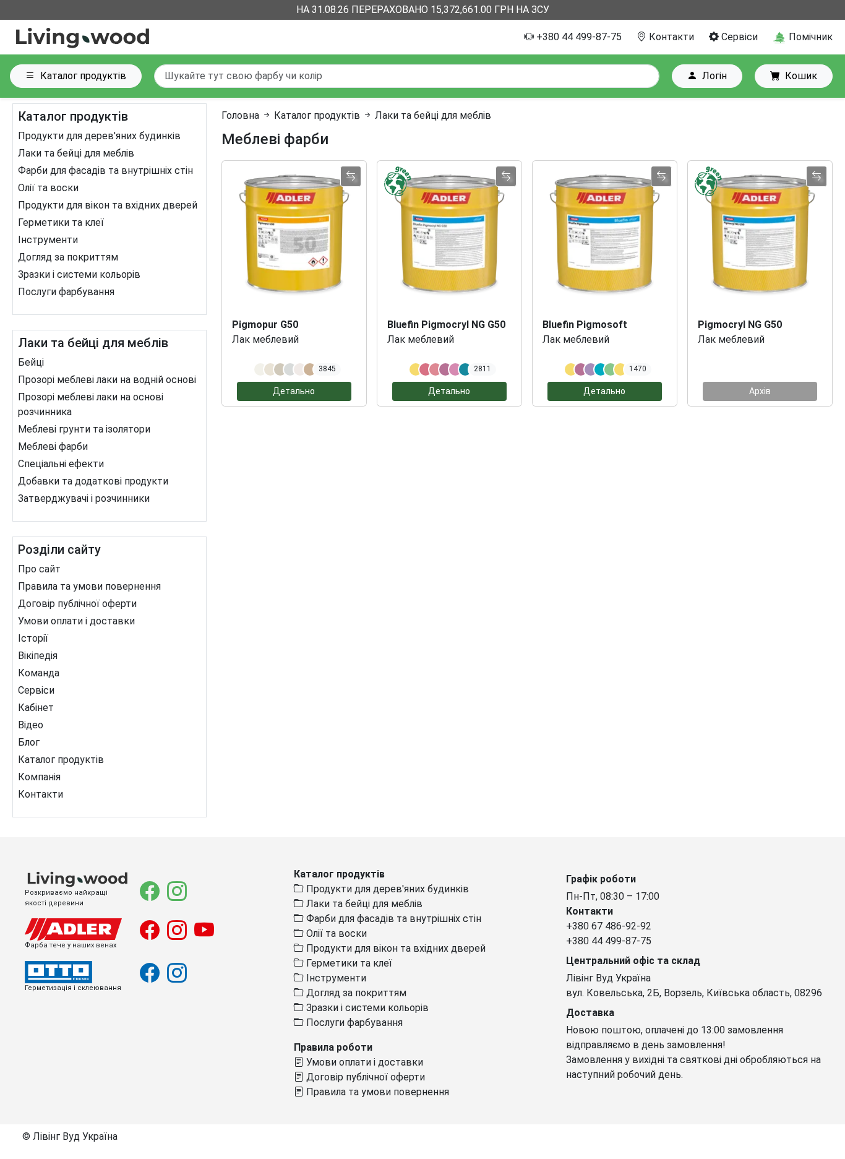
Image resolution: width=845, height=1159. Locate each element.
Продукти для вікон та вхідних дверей (107, 205)
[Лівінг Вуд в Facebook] (151, 895)
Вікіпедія (38, 655)
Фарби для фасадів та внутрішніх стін (105, 170)
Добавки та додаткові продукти (93, 481)
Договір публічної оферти (77, 604)
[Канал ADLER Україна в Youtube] (204, 934)
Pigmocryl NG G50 (740, 324)
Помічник (809, 37)
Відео (30, 725)
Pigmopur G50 (265, 324)
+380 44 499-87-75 (578, 37)
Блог (29, 742)
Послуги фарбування (66, 292)
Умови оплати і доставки (76, 621)
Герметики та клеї (61, 222)
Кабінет (36, 707)
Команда (38, 673)
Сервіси (738, 37)
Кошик (801, 76)
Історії (33, 638)
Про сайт (39, 569)
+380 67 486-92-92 (608, 926)
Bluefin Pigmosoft (585, 324)
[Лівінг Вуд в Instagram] (177, 895)
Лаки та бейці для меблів (76, 153)
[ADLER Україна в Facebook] (151, 934)
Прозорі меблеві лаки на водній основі (107, 380)
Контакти (670, 37)
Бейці (31, 362)
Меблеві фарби (53, 446)
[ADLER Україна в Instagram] (178, 934)
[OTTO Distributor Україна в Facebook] (151, 977)
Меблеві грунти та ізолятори (84, 429)
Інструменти (48, 240)
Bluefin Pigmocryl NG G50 (446, 324)
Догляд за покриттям (68, 257)
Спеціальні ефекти (61, 464)
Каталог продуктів (83, 76)
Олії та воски (48, 188)
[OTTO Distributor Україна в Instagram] (177, 977)
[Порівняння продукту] (350, 176)
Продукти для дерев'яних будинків (99, 136)
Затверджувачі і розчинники (84, 498)
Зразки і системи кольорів (79, 274)
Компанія (39, 777)
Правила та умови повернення (89, 586)
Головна (240, 115)
